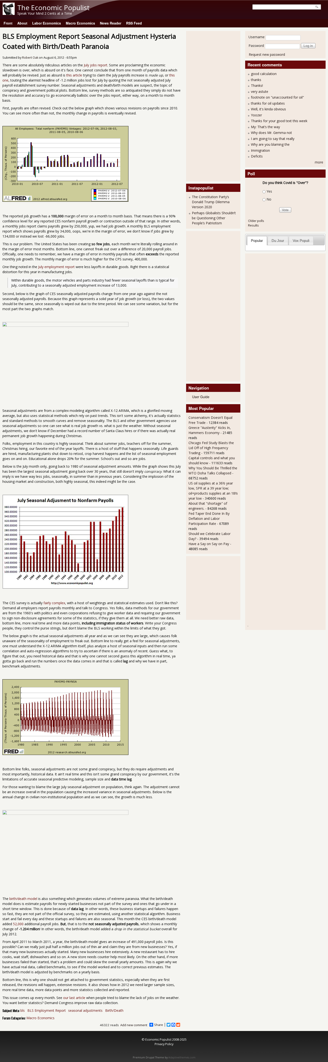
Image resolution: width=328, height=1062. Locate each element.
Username (257, 37)
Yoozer (256, 115)
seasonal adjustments (85, 1010)
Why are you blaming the (270, 144)
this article (74, 75)
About (22, 23)
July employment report (56, 266)
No (269, 199)
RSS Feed (134, 23)
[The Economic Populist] (9, 13)
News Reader (110, 23)
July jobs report (95, 65)
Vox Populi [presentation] (301, 241)
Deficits (257, 156)
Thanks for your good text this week (279, 121)
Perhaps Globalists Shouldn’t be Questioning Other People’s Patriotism (214, 218)
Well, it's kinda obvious (268, 109)
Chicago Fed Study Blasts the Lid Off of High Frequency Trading (211, 447)
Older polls (256, 221)
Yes (269, 191)
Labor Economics (46, 23)
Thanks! (257, 85)
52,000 (18, 924)
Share (158, 1025)
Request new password (267, 54)
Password (256, 45)
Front (8, 23)
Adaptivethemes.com (181, 1057)
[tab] (257, 240)
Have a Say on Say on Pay (208, 543)
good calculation (264, 73)
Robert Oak (30, 58)
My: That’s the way (265, 127)
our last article (74, 997)
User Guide (200, 396)
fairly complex (54, 603)
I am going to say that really (272, 138)
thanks (256, 79)
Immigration (260, 150)
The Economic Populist (53, 7)
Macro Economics (80, 23)
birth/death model (23, 898)
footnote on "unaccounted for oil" (277, 97)
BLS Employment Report (46, 1010)
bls (22, 1010)
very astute (259, 91)
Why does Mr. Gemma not (271, 132)
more (319, 162)
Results (253, 225)
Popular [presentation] (257, 241)
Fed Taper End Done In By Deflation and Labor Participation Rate (209, 518)
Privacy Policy (164, 1044)
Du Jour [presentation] (278, 241)
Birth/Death (114, 1010)
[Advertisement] (207, 105)
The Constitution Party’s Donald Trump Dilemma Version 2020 (211, 202)
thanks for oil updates (268, 103)
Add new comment (133, 1025)
